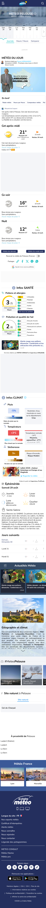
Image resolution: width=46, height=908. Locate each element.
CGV (27, 886)
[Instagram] (26, 867)
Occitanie (12, 8)
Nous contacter (8, 838)
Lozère (18, 8)
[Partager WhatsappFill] (36, 261)
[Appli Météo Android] (31, 878)
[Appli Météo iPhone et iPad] (15, 878)
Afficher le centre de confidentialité (24, 897)
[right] (44, 31)
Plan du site (35, 886)
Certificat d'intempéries (11, 823)
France (7, 8)
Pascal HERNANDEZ (24, 61)
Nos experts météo (10, 819)
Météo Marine (7, 853)
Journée (10, 41)
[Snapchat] (20, 867)
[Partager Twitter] (27, 261)
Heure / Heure (22, 41)
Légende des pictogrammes (14, 842)
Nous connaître (8, 830)
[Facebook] (9, 867)
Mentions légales (13, 886)
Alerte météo (7, 827)
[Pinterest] (31, 867)
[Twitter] (14, 867)
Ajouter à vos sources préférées (24, 267)
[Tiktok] (37, 867)
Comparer (35, 41)
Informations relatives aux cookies (24, 890)
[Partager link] (17, 261)
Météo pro (6, 856)
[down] (23, 651)
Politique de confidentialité (15, 893)
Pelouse (24, 8)
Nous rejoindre (8, 834)
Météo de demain (9, 251)
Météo (2, 8)
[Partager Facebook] (22, 261)
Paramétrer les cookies (34, 893)
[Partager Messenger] (32, 261)
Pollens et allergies (15, 293)
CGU (22, 886)
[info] (25, 397)
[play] (10, 345)
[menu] (3, 3)
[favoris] (35, 13)
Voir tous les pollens (26, 312)
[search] (42, 3)
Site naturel (23, 699)
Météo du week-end (35, 251)
